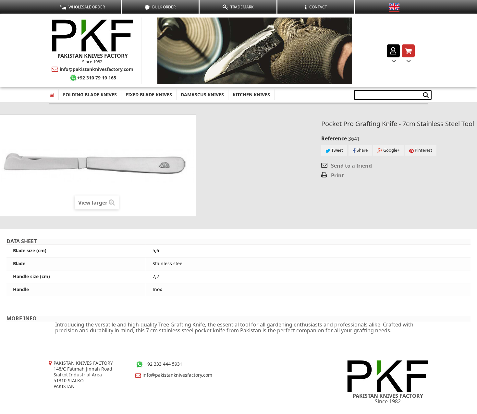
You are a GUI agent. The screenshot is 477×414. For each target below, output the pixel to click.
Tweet (336, 150)
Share (362, 150)
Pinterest (423, 150)
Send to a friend (351, 165)
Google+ (390, 150)
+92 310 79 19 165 (96, 78)
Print (337, 175)
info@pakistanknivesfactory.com (96, 69)
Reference (334, 138)
